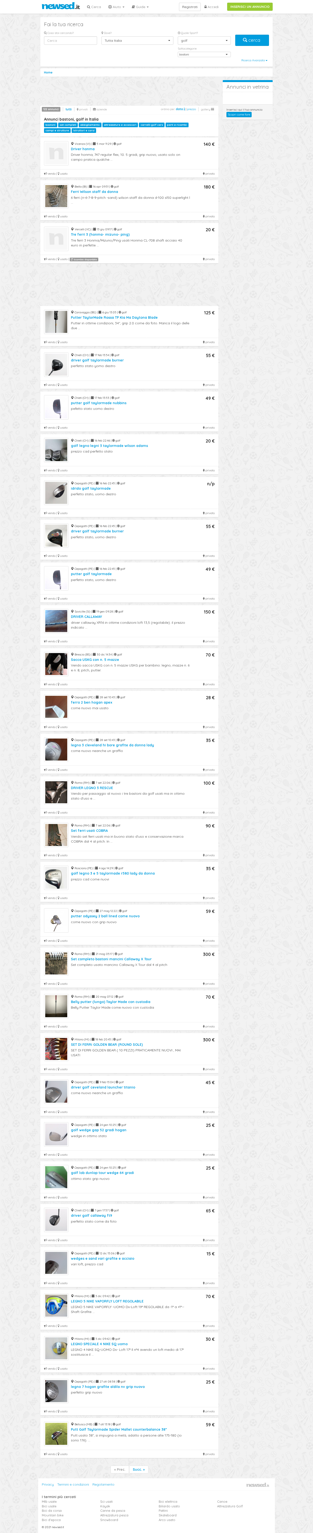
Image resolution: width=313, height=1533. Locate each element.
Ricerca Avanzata (253, 60)
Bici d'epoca (51, 1520)
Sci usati (106, 1501)
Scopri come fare (239, 114)
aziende (101, 109)
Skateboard (168, 1515)
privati (83, 109)
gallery (206, 109)
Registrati (190, 7)
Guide (140, 7)
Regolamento (103, 1484)
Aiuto (117, 7)
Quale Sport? (189, 33)
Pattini (163, 1510)
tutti (69, 109)
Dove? (107, 33)
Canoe (222, 1501)
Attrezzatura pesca (114, 1515)
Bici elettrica (168, 1501)
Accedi (213, 7)
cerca (254, 40)
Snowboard (109, 1520)
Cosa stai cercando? (60, 33)
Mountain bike (53, 1515)
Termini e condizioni (73, 1484)
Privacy (48, 1484)
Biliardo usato (169, 1506)
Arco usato (167, 1520)
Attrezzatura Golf (230, 1506)
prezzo (191, 109)
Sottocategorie (187, 48)
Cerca (95, 7)
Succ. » (139, 1469)
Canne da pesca (112, 1510)
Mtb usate (49, 1501)
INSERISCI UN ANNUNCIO (249, 7)
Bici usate (49, 1506)
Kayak (105, 1506)
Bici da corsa (52, 1510)
